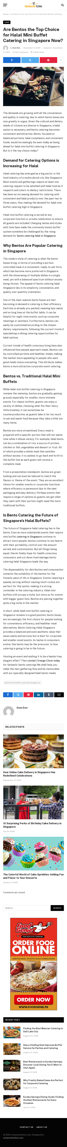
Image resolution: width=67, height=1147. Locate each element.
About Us (41, 1127)
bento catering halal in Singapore (36, 235)
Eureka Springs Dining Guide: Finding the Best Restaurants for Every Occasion (43, 1100)
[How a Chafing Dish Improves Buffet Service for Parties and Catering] (11, 1049)
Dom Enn (16, 48)
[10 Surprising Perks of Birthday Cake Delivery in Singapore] (33, 802)
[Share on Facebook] (12, 60)
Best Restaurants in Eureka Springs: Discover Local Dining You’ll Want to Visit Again (43, 1064)
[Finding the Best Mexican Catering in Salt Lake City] (11, 1032)
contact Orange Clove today (44, 660)
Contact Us (26, 1127)
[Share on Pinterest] (48, 60)
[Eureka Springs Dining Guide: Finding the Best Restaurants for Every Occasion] (11, 1101)
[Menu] (5, 5)
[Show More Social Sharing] (61, 60)
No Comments (22, 52)
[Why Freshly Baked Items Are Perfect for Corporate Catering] (11, 1084)
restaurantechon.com (13, 1138)
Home (6, 14)
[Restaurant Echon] (33, 5)
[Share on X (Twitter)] (30, 60)
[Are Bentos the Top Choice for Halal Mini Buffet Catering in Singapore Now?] (33, 86)
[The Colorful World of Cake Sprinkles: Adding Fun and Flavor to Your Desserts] (33, 853)
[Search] (62, 5)
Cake (6, 22)
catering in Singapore (29, 536)
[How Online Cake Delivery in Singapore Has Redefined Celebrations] (33, 751)
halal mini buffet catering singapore (22, 683)
